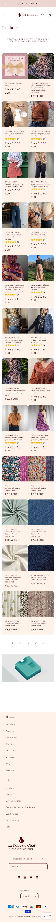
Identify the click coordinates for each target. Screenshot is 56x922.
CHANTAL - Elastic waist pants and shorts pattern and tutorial (40, 184)
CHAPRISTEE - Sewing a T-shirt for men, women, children (40, 234)
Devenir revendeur (14, 801)
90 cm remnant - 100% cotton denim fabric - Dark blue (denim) (40, 577)
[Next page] (43, 643)
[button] (6, 15)
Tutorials (10, 770)
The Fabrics (11, 737)
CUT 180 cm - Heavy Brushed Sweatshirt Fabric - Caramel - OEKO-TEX (13, 532)
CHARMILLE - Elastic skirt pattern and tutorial (40, 287)
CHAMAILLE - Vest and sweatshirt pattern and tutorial (41, 133)
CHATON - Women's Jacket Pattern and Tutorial (39, 340)
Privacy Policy (12, 820)
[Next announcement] (51, 4)
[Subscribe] (44, 866)
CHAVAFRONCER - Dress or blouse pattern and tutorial (41, 390)
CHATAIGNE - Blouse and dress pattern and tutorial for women (14, 340)
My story (10, 788)
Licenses (10, 757)
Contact (9, 794)
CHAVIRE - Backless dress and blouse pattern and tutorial (39, 437)
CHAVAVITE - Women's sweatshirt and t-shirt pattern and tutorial (14, 437)
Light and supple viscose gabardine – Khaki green (13, 488)
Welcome (10, 724)
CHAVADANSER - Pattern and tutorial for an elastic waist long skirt (15, 391)
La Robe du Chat (23, 917)
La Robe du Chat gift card (13, 84)
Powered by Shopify (38, 917)
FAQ (8, 826)
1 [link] (12, 643)
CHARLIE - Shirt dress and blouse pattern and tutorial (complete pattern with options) (15, 288)
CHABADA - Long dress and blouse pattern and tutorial (15, 133)
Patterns (10, 731)
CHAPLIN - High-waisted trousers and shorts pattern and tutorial (14, 235)
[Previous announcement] (5, 4)
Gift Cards (11, 750)
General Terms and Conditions (20, 807)
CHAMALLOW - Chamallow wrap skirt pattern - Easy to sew (14, 184)
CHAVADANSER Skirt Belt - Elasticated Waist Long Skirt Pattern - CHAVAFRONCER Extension (40, 87)
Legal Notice (12, 814)
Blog (8, 763)
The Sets (10, 744)
